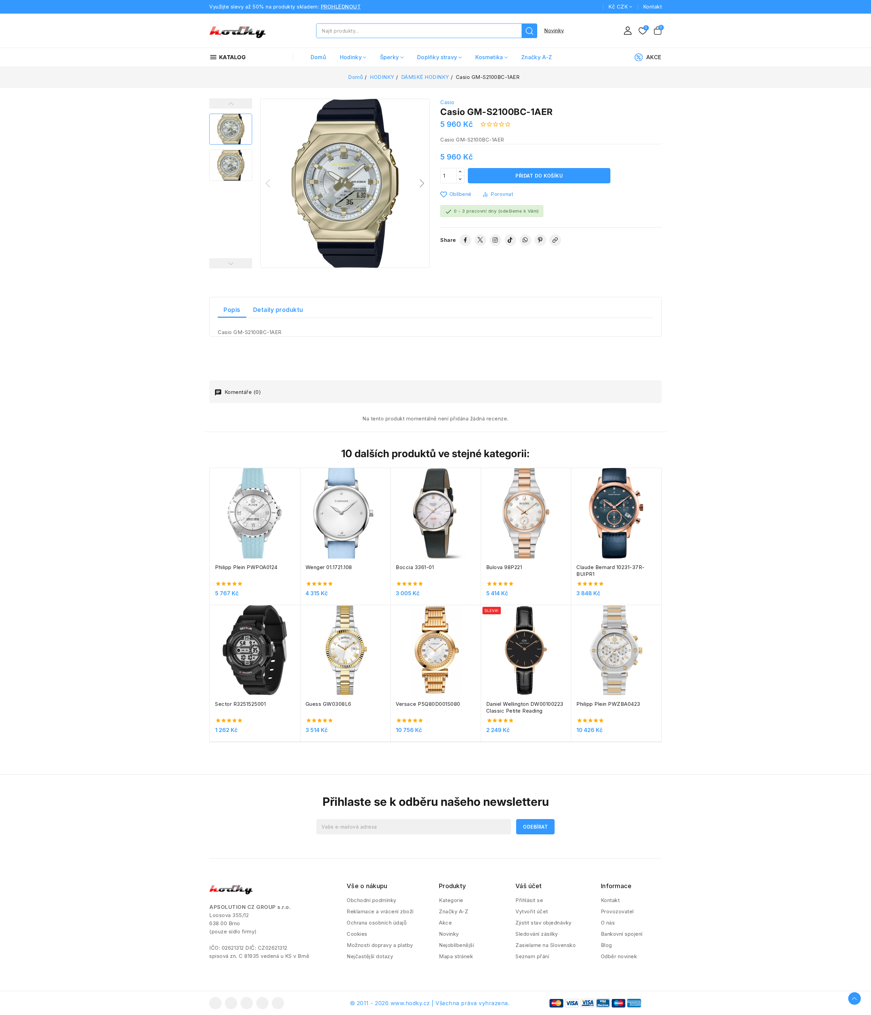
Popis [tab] (232, 309)
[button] (422, 183)
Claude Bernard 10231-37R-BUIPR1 (610, 570)
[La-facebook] (215, 1003)
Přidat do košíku (539, 176)
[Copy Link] (555, 240)
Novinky (554, 30)
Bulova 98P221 (504, 567)
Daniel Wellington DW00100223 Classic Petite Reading (524, 707)
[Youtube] (247, 1003)
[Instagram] (495, 240)
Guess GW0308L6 (328, 704)
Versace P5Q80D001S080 (428, 704)
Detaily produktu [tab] (278, 309)
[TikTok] (510, 240)
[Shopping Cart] (658, 31)
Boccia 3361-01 (415, 567)
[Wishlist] (643, 31)
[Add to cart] (297, 516)
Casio (447, 102)
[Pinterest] (540, 240)
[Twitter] (480, 240)
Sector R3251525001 (240, 704)
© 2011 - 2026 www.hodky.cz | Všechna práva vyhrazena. (430, 1003)
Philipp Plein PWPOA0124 (246, 567)
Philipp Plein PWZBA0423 (608, 704)
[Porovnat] (297, 490)
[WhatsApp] (525, 240)
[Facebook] (465, 240)
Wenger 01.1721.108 (329, 567)
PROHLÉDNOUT (341, 6)
